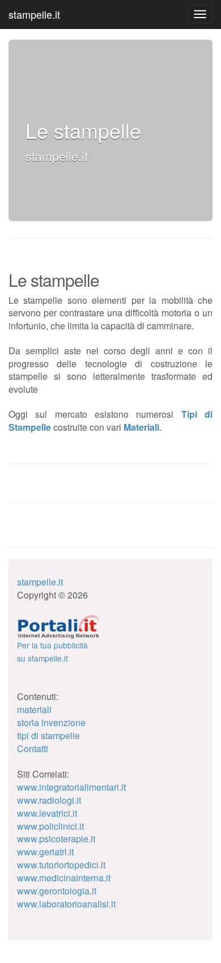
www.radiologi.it (49, 800)
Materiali (141, 427)
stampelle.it (34, 14)
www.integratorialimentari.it (71, 787)
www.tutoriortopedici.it (61, 864)
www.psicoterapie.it (56, 838)
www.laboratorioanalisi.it (66, 903)
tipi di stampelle (48, 735)
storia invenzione (51, 722)
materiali (34, 709)
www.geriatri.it (45, 851)
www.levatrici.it (47, 813)
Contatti (32, 748)
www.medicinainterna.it (63, 877)
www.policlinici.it (50, 826)
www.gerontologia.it (56, 890)
